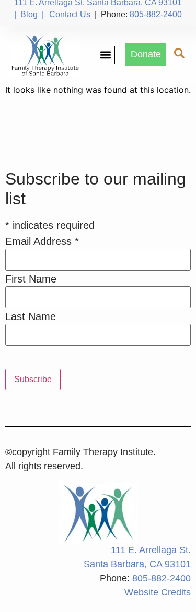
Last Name (30, 316)
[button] (106, 55)
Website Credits (157, 592)
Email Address (42, 241)
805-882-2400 (156, 14)
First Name (30, 279)
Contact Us (69, 14)
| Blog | (29, 14)
